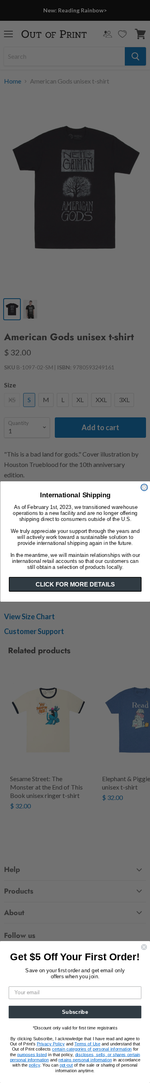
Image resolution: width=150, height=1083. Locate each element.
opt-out (66, 1065)
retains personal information (85, 1060)
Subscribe (75, 1012)
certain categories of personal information (92, 1049)
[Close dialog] (144, 487)
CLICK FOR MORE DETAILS (74, 584)
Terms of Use (87, 1044)
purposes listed (31, 1054)
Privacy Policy (51, 1044)
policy (34, 1065)
